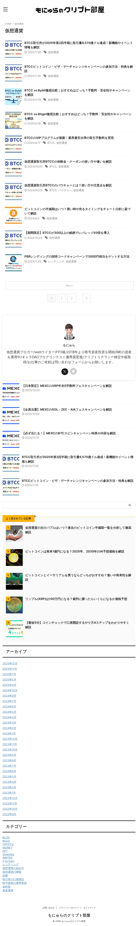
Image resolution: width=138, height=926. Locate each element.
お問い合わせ (48, 907)
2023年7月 (9, 765)
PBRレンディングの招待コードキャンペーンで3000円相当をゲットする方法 (76, 256)
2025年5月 (9, 679)
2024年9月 (9, 695)
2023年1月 (9, 792)
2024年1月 (9, 733)
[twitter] (64, 371)
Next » (70, 285)
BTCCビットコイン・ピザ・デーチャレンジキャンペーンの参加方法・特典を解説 (77, 480)
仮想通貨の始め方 (13, 868)
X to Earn (8, 861)
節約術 (7, 886)
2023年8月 (9, 760)
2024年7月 (9, 701)
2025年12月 (10, 663)
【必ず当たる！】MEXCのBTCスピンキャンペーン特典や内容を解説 (69, 433)
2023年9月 (9, 755)
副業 (5, 875)
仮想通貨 (53, 52)
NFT (5, 851)
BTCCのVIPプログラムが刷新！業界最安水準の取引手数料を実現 (69, 138)
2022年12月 (10, 798)
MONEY (7, 847)
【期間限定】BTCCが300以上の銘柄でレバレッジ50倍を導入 (67, 232)
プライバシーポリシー (69, 907)
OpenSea (8, 854)
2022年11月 (10, 803)
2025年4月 (9, 685)
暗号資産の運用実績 (15, 883)
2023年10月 (10, 749)
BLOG (6, 837)
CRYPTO (8, 844)
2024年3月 (9, 722)
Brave (6, 841)
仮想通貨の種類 (12, 871)
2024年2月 (9, 728)
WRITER (7, 857)
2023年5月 (9, 776)
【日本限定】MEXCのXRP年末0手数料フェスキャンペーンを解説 (67, 386)
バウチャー (65, 190)
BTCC (51, 142)
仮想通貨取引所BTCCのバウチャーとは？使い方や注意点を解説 (68, 185)
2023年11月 (10, 744)
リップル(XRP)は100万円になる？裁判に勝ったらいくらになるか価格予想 (76, 599)
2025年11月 (10, 668)
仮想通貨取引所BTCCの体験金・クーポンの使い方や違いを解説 (68, 161)
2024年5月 (9, 712)
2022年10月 (10, 809)
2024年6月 (9, 706)
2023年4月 (9, 782)
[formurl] (73, 371)
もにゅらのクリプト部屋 (69, 915)
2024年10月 (10, 690)
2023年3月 (9, 787)
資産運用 (8, 890)
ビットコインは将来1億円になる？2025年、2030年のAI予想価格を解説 (74, 551)
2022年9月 (9, 814)
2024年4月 (9, 717)
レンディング (56, 261)
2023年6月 (9, 771)
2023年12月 (10, 738)
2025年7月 (9, 674)
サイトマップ (89, 907)
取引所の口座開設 (13, 879)
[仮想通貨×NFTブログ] (70, 9)
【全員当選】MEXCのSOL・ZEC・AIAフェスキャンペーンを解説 (67, 409)
